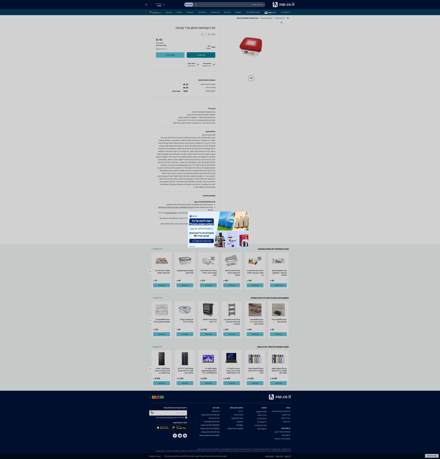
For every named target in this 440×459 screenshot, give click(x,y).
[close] (247, 212)
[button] (247, 212)
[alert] (220, 230)
